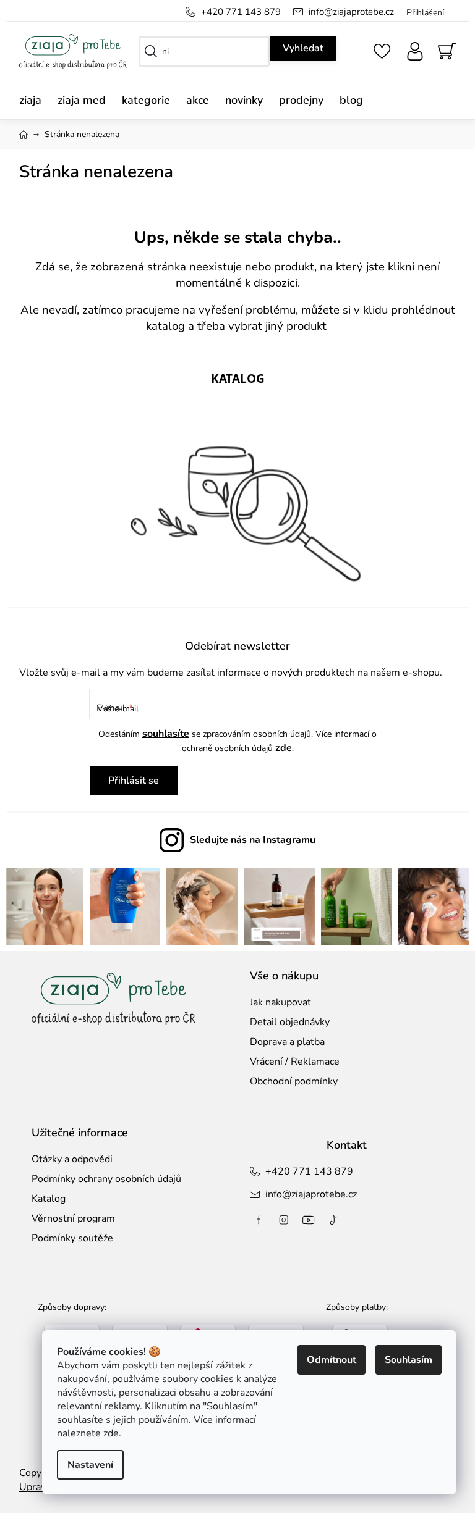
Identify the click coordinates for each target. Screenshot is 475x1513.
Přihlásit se (129, 780)
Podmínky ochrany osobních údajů (101, 1177)
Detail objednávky (285, 1020)
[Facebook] (255, 1218)
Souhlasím (399, 1360)
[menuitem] (29, 100)
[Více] (433, 97)
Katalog (44, 1197)
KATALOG (233, 378)
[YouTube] (304, 1218)
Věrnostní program (68, 1217)
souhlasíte (161, 733)
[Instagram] (279, 1218)
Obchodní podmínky (289, 1080)
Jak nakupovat (276, 1000)
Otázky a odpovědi (67, 1157)
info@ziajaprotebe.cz (346, 12)
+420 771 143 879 (236, 12)
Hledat (298, 48)
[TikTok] (329, 1218)
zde (101, 1433)
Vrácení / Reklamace (290, 1060)
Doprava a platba (283, 1040)
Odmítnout (322, 1360)
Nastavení (81, 1465)
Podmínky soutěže (67, 1237)
